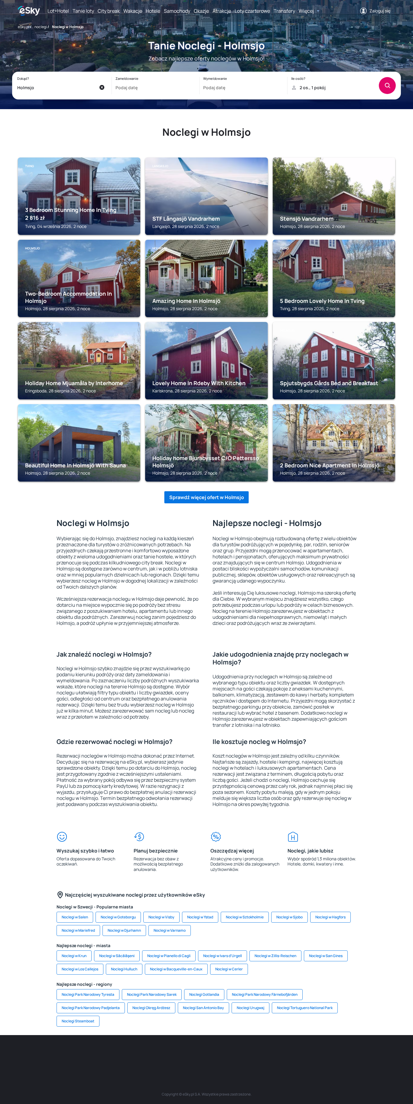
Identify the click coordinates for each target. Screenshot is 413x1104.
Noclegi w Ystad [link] (200, 917)
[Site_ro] (79, 1053)
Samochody (177, 11)
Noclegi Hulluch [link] (124, 969)
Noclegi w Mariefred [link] (78, 930)
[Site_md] (170, 1053)
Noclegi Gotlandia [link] (204, 994)
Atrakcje (222, 11)
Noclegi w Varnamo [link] (170, 930)
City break (109, 11)
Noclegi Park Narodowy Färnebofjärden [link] (265, 994)
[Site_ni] (297, 1053)
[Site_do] (242, 1053)
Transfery (284, 11)
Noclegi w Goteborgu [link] (118, 917)
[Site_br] (61, 1053)
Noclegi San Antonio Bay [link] (203, 1007)
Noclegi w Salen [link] (75, 917)
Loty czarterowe (252, 11)
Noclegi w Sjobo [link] (289, 917)
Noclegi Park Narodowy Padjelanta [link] (91, 1007)
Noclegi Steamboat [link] (78, 1021)
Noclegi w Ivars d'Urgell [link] (222, 955)
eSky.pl (23, 26)
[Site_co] (224, 1053)
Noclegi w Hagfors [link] (330, 917)
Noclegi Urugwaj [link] (250, 1007)
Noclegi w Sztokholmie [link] (245, 917)
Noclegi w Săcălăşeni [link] (117, 955)
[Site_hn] (333, 1053)
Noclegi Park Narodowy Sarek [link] (152, 994)
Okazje (201, 11)
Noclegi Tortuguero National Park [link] (305, 1007)
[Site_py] (351, 1053)
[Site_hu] (206, 1053)
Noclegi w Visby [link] (161, 917)
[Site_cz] (152, 1053)
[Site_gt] (315, 1053)
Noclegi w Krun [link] (74, 955)
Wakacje (132, 11)
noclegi (40, 26)
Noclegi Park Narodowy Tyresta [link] (88, 994)
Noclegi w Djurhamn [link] (124, 930)
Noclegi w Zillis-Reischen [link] (275, 955)
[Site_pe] (115, 1053)
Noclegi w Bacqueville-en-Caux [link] (176, 969)
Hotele (153, 11)
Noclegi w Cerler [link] (229, 969)
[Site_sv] (279, 1053)
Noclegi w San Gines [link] (326, 955)
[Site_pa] (260, 1053)
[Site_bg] (97, 1053)
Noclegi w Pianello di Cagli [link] (168, 955)
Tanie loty (83, 11)
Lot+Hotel (58, 11)
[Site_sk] (188, 1053)
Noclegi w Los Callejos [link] (80, 969)
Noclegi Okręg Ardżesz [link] (151, 1007)
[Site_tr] (133, 1053)
